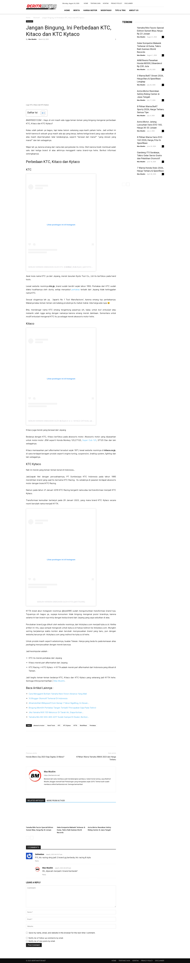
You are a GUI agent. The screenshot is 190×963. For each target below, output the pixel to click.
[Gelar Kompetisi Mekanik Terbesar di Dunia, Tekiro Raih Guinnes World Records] (71, 815)
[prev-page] (27, 837)
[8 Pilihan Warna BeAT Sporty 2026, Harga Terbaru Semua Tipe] (128, 113)
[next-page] (31, 837)
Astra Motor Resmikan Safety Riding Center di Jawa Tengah (148, 94)
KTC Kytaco (67, 725)
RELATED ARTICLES (36, 801)
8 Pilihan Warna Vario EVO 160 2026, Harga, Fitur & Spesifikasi (149, 140)
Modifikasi (83, 725)
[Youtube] (162, 3)
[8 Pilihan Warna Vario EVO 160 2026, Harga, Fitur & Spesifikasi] (128, 142)
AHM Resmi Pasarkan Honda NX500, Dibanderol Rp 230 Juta (149, 63)
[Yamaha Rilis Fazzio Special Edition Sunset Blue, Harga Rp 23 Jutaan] (40, 815)
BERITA (76, 10)
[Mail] (158, 3)
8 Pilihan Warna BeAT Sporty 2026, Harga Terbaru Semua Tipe (150, 109)
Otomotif (36, 18)
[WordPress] (55, 788)
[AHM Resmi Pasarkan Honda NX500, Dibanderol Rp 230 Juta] (128, 65)
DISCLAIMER (128, 3)
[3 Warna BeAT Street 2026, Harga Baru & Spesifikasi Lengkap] (128, 80)
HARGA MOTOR (90, 10)
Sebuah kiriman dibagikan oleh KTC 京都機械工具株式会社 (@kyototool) (62, 267)
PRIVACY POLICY (116, 3)
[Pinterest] (40, 45)
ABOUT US (133, 10)
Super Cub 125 (89, 440)
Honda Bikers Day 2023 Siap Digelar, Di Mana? (45, 757)
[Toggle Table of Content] (42, 113)
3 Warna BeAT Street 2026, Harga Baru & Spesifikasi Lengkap (150, 78)
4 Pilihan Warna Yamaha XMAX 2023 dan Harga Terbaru (96, 758)
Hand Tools (51, 725)
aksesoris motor (38, 725)
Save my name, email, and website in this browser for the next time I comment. (62, 933)
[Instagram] (153, 3)
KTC (59, 725)
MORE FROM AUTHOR (56, 801)
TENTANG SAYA (95, 3)
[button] (161, 10)
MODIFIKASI (106, 10)
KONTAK (106, 3)
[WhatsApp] (46, 45)
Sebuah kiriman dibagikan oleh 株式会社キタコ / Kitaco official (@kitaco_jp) (65, 421)
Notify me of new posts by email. (42, 941)
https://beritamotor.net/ (52, 775)
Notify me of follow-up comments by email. (46, 938)
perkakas (75, 289)
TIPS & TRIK (120, 10)
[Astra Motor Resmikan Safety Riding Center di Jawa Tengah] (102, 815)
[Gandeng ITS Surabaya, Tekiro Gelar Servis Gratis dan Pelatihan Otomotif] (128, 157)
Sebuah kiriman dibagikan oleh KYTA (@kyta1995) (61, 602)
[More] (52, 45)
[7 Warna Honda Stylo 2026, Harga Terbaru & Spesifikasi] (128, 172)
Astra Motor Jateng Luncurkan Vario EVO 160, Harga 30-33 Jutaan (149, 124)
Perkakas (93, 725)
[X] (34, 45)
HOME (86, 3)
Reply (37, 861)
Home (28, 18)
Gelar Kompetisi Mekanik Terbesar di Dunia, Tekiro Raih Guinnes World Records (71, 830)
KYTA (75, 725)
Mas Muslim (32, 39)
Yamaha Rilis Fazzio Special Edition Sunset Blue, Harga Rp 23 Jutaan (150, 30)
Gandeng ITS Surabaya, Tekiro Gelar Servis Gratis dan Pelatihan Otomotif (149, 155)
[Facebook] (149, 3)
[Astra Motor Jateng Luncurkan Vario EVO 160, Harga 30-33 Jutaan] (128, 126)
